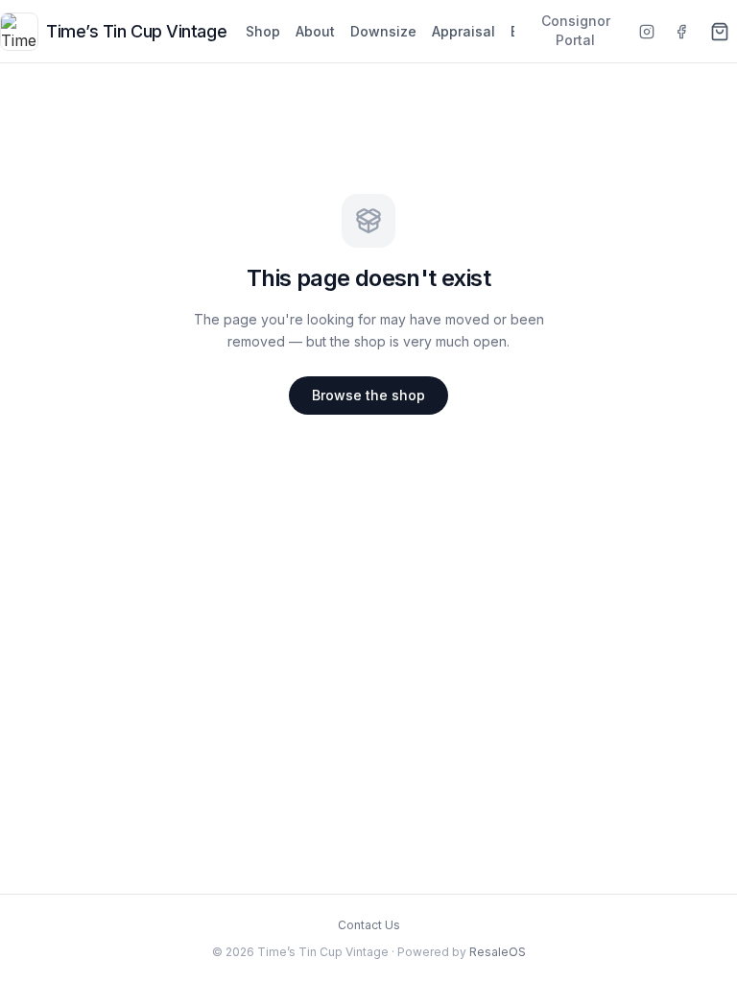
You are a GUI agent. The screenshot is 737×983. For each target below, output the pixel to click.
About (315, 31)
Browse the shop (368, 395)
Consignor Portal (575, 30)
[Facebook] (681, 31)
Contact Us (369, 925)
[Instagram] (646, 31)
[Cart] (719, 31)
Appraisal (463, 31)
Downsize (383, 31)
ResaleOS (497, 952)
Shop (263, 31)
